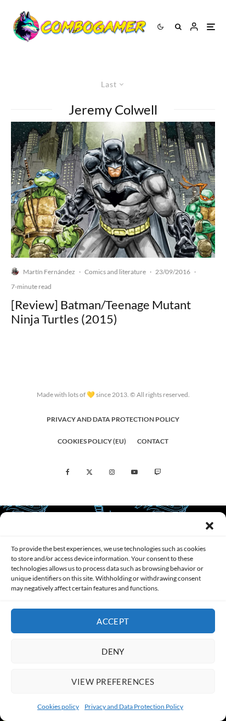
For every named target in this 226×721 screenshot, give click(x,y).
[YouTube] (134, 472)
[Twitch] (157, 472)
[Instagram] (112, 472)
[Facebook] (68, 472)
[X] (89, 472)
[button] (209, 525)
